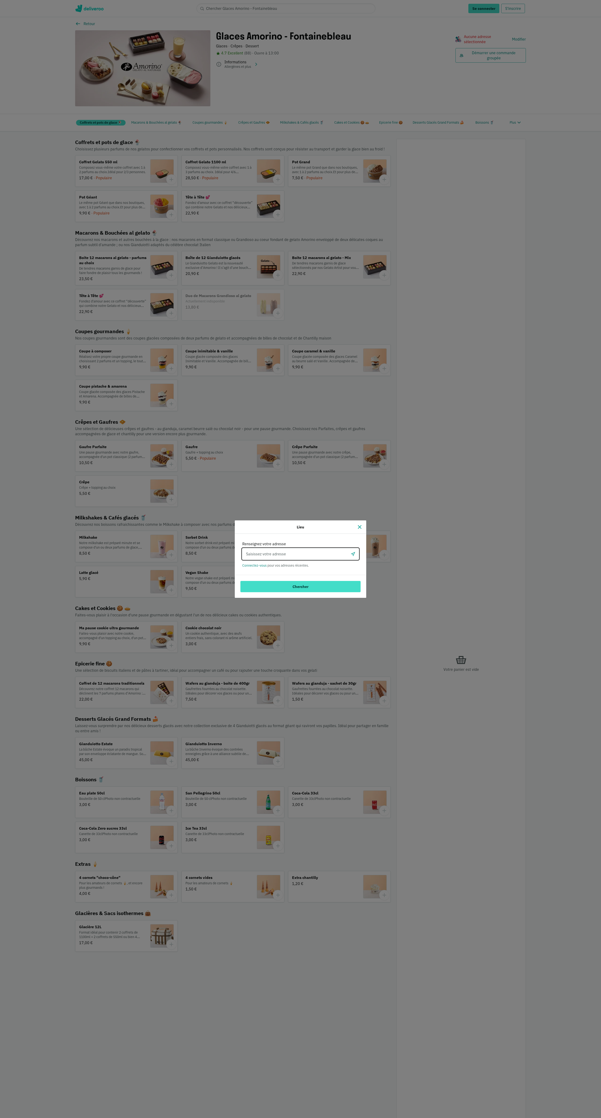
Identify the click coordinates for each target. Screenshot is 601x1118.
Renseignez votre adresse (264, 544)
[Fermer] (359, 527)
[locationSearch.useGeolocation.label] (353, 554)
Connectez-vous (254, 565)
